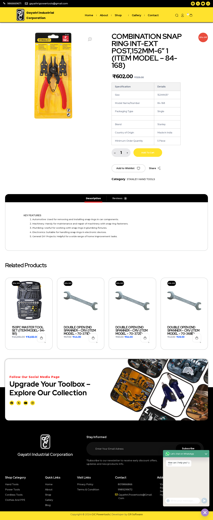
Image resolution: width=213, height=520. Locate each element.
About (104, 15)
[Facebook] (193, 4)
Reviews (119, 198)
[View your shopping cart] (191, 15)
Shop (118, 15)
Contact (153, 15)
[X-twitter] (198, 4)
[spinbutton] (121, 152)
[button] (127, 153)
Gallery (136, 15)
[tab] (93, 198)
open (90, 39)
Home (89, 15)
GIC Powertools (100, 514)
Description (93, 198)
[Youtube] (203, 4)
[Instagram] (208, 4)
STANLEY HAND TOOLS (141, 179)
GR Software (135, 514)
